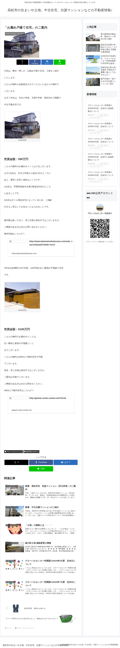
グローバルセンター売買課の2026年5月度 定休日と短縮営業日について (101, 157)
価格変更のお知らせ (32, 451)
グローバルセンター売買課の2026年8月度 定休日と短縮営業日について (101, 108)
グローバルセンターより (14, 451)
